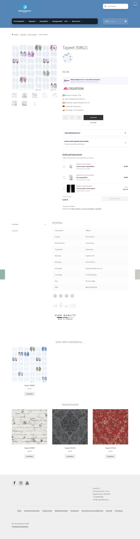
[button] (54, 48)
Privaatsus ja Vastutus (20, 526)
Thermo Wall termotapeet (85, 188)
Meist (19, 511)
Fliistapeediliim (82, 177)
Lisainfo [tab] (15, 231)
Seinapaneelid (57, 21)
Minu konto (76, 21)
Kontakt (109, 511)
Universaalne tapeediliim (85, 166)
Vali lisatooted (114, 198)
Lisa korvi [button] (29, 394)
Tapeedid (23, 34)
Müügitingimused (61, 511)
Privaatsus (119, 511)
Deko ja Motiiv (32, 34)
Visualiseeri (74, 511)
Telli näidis (93, 122)
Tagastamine (47, 511)
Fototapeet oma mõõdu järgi (92, 511)
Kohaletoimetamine (32, 511)
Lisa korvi (93, 117)
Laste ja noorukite (88, 209)
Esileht (16, 34)
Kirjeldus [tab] (15, 224)
